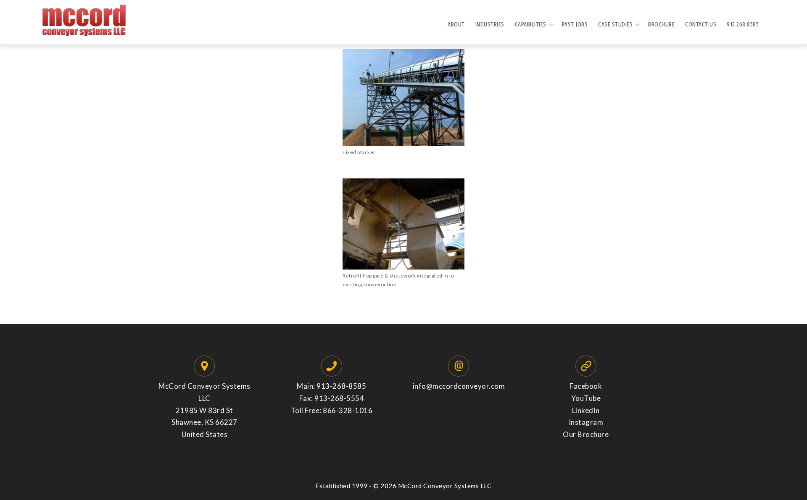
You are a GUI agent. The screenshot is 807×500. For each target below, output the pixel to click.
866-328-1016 (347, 410)
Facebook (586, 386)
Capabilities (530, 24)
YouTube (586, 398)
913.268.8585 (743, 24)
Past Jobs (575, 24)
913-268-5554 (339, 398)
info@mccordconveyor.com (459, 386)
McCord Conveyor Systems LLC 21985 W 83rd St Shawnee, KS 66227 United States (204, 410)
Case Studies (615, 24)
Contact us (700, 24)
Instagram (586, 422)
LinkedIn (586, 410)
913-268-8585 (341, 386)
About (456, 24)
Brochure (661, 24)
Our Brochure (586, 434)
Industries (489, 24)
